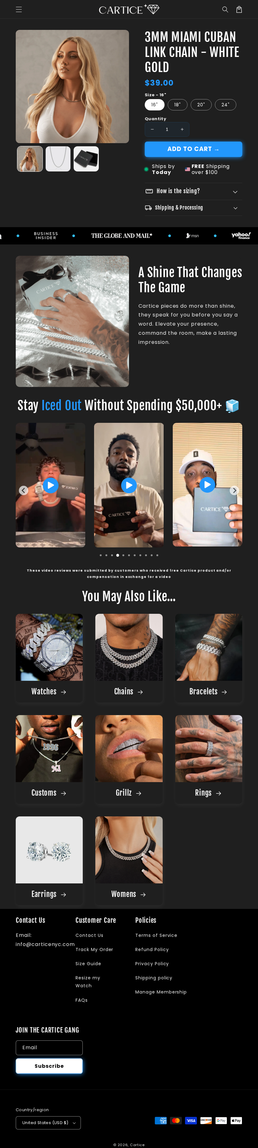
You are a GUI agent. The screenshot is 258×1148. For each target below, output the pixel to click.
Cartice (137, 1144)
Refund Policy (152, 949)
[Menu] (19, 9)
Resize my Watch (88, 982)
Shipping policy (153, 978)
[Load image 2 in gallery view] (58, 158)
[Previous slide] (23, 490)
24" (226, 105)
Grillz (125, 793)
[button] (225, 9)
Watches (44, 691)
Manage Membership (161, 992)
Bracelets (204, 691)
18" (177, 105)
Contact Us (90, 935)
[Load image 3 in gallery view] (86, 158)
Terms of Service (156, 935)
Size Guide (88, 963)
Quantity (155, 119)
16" (154, 105)
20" (201, 105)
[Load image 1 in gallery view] (29, 158)
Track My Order (94, 949)
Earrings (45, 894)
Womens (124, 894)
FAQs (82, 1000)
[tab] (101, 555)
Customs (44, 793)
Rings (204, 793)
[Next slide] (234, 490)
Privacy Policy (152, 963)
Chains (124, 691)
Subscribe (49, 1066)
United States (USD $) (45, 1123)
